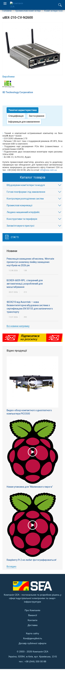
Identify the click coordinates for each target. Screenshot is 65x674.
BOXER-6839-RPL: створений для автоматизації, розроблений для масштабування (25, 283)
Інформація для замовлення (24, 121)
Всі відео (11, 566)
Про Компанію (32, 610)
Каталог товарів (32, 177)
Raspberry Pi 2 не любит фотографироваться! (31, 560)
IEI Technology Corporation (17, 92)
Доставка (33, 625)
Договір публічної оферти (32, 643)
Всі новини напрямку (18, 326)
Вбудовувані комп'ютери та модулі (26, 185)
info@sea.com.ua (48, 170)
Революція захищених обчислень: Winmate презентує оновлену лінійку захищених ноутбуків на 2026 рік (30, 262)
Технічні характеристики (22, 110)
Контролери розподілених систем (25, 198)
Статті (15, 237)
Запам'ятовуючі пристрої (20, 225)
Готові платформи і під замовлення (26, 192)
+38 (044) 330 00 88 (35, 661)
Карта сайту (32, 633)
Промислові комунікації (19, 205)
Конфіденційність (32, 638)
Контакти (32, 620)
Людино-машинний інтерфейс (23, 212)
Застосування (36, 116)
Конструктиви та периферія (22, 219)
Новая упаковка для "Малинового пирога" (30, 486)
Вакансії (32, 615)
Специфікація (16, 116)
